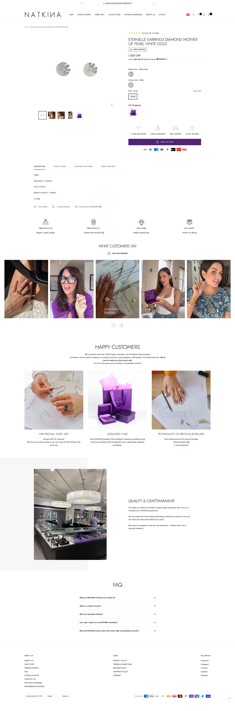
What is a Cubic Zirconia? (91, 606)
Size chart (197, 91)
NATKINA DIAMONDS (133, 14)
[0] (199, 14)
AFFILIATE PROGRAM (33, 683)
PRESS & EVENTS (31, 668)
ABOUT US (150, 14)
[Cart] (209, 15)
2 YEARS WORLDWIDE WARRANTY (117, 3)
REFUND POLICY (120, 668)
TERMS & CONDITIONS (122, 664)
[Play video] (9, 314)
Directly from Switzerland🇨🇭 (90, 206)
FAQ (26, 672)
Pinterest (204, 675)
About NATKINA (108, 166)
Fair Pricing (42, 206)
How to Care (60, 166)
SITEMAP (117, 675)
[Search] (193, 15)
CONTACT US (30, 679)
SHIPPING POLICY (120, 672)
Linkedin (204, 672)
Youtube (204, 668)
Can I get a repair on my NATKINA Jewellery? (99, 622)
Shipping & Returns (84, 166)
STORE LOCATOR (31, 675)
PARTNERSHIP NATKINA (34, 686)
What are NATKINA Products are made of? (97, 598)
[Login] (204, 15)
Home (26, 27)
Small (133, 96)
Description (39, 166)
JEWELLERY (100, 14)
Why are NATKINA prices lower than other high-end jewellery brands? (110, 631)
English (50, 696)
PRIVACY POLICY (120, 660)
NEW (71, 14)
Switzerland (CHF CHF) (34, 696)
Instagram (205, 664)
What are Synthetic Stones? (91, 614)
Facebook (205, 660)
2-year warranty (63, 206)
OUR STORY (29, 664)
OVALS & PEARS (84, 14)
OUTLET (162, 14)
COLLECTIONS (114, 14)
